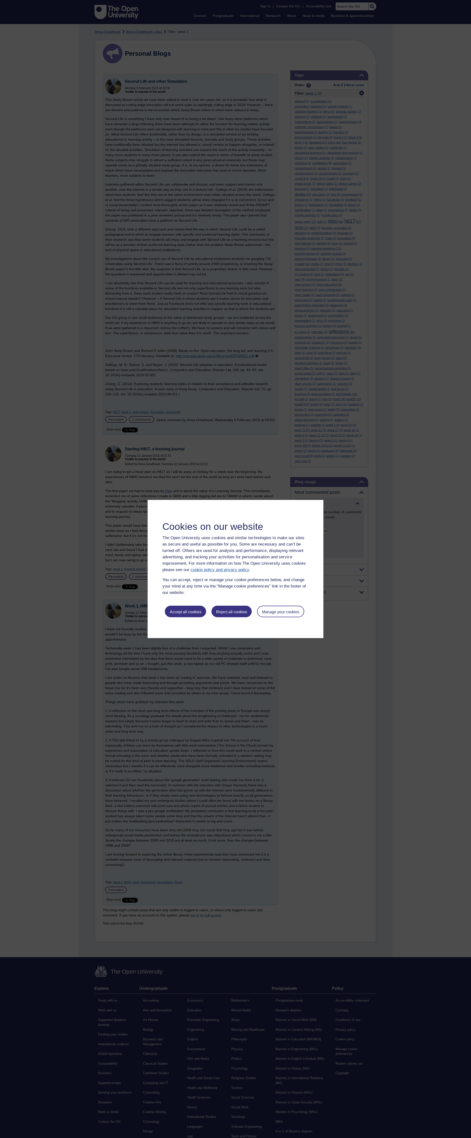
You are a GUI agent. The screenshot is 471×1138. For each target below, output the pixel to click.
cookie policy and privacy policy (220, 569)
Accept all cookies (185, 612)
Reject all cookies (231, 612)
